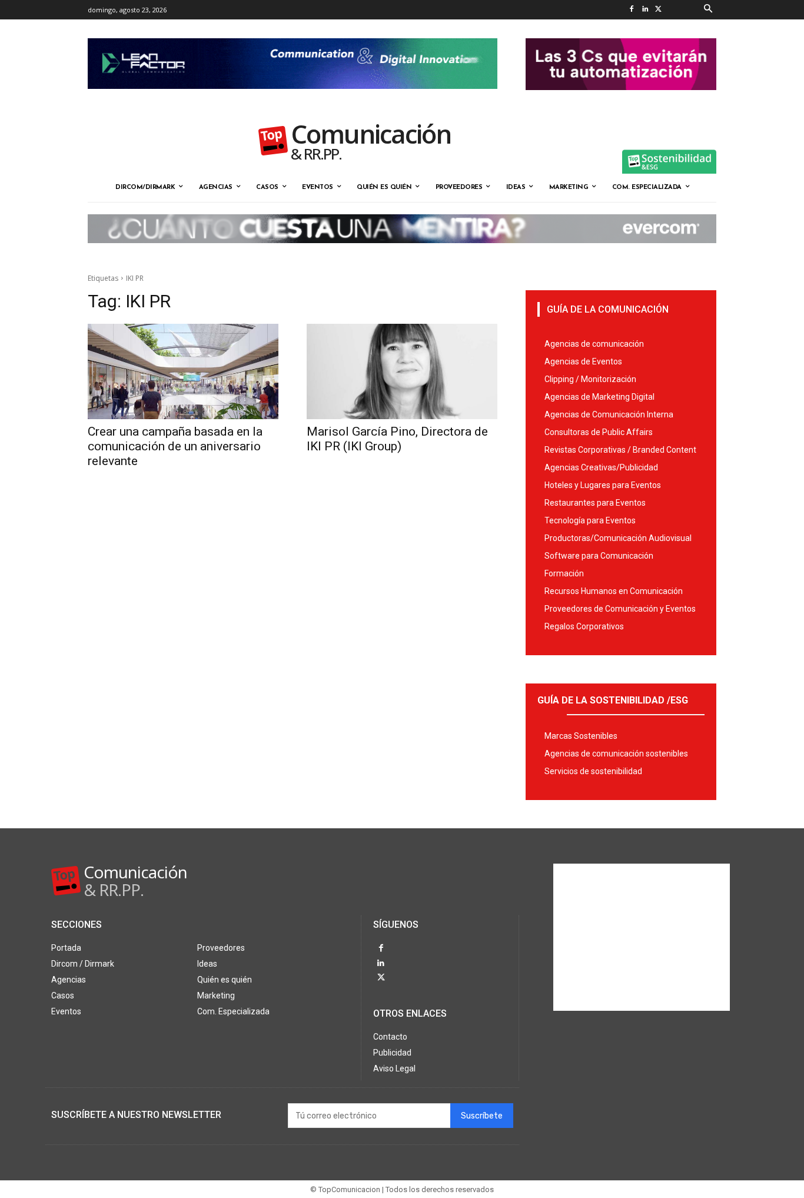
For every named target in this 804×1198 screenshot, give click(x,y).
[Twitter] (658, 9)
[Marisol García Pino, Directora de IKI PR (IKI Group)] (402, 371)
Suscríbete (482, 1116)
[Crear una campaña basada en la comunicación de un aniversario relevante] (183, 371)
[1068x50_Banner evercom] (402, 252)
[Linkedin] (645, 9)
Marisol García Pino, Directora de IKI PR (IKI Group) (397, 438)
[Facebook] (631, 9)
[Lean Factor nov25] (292, 98)
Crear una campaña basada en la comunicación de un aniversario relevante (175, 446)
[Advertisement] (641, 937)
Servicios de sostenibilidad (593, 771)
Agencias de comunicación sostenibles (616, 753)
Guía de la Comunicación (608, 309)
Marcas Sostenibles (580, 736)
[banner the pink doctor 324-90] (621, 99)
